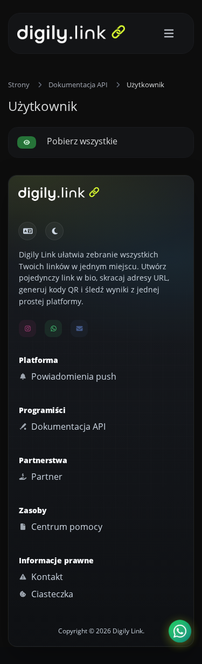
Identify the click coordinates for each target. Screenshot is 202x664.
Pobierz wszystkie (81, 141)
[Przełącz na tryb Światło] (54, 231)
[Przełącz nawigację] (169, 33)
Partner (45, 477)
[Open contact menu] (180, 631)
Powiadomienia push (72, 376)
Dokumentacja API (78, 84)
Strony (19, 84)
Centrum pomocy (65, 527)
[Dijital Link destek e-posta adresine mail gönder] (79, 328)
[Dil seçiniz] (27, 231)
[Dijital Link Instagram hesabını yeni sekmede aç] (27, 328)
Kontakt (46, 577)
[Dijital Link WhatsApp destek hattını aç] (53, 328)
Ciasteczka (51, 594)
